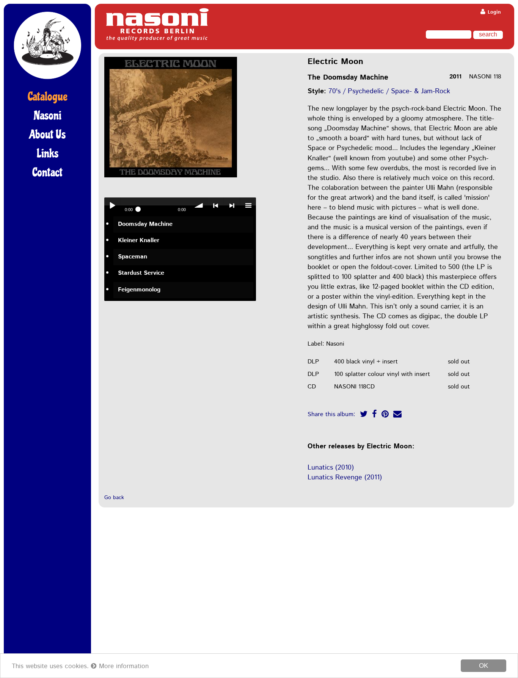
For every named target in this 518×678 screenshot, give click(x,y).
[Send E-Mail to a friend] (397, 415)
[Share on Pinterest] (385, 415)
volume (199, 205)
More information (123, 666)
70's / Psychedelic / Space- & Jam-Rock (389, 91)
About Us (47, 134)
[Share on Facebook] (374, 415)
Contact (47, 172)
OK (483, 665)
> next (232, 205)
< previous (215, 205)
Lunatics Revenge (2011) (345, 477)
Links (47, 153)
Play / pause (112, 205)
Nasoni (47, 115)
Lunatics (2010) (331, 468)
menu (248, 205)
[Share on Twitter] (363, 415)
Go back (114, 497)
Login (493, 12)
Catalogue (47, 96)
